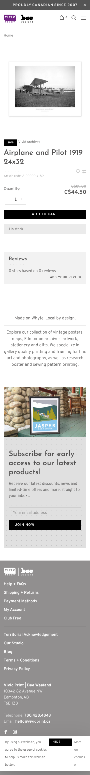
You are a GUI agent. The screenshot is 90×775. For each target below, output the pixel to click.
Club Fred (12, 618)
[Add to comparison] (84, 172)
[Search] (75, 19)
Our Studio (14, 643)
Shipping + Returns (21, 592)
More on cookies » (79, 753)
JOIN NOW (24, 525)
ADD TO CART (45, 214)
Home (8, 35)
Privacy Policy (17, 669)
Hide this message (60, 743)
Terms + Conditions (21, 660)
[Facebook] (6, 732)
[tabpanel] (45, 88)
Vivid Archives (29, 142)
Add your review (65, 277)
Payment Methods (20, 601)
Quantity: (12, 189)
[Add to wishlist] (78, 172)
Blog (8, 651)
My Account (14, 609)
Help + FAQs (15, 584)
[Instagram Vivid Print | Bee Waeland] (15, 732)
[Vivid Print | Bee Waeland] (18, 571)
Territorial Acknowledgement (31, 634)
